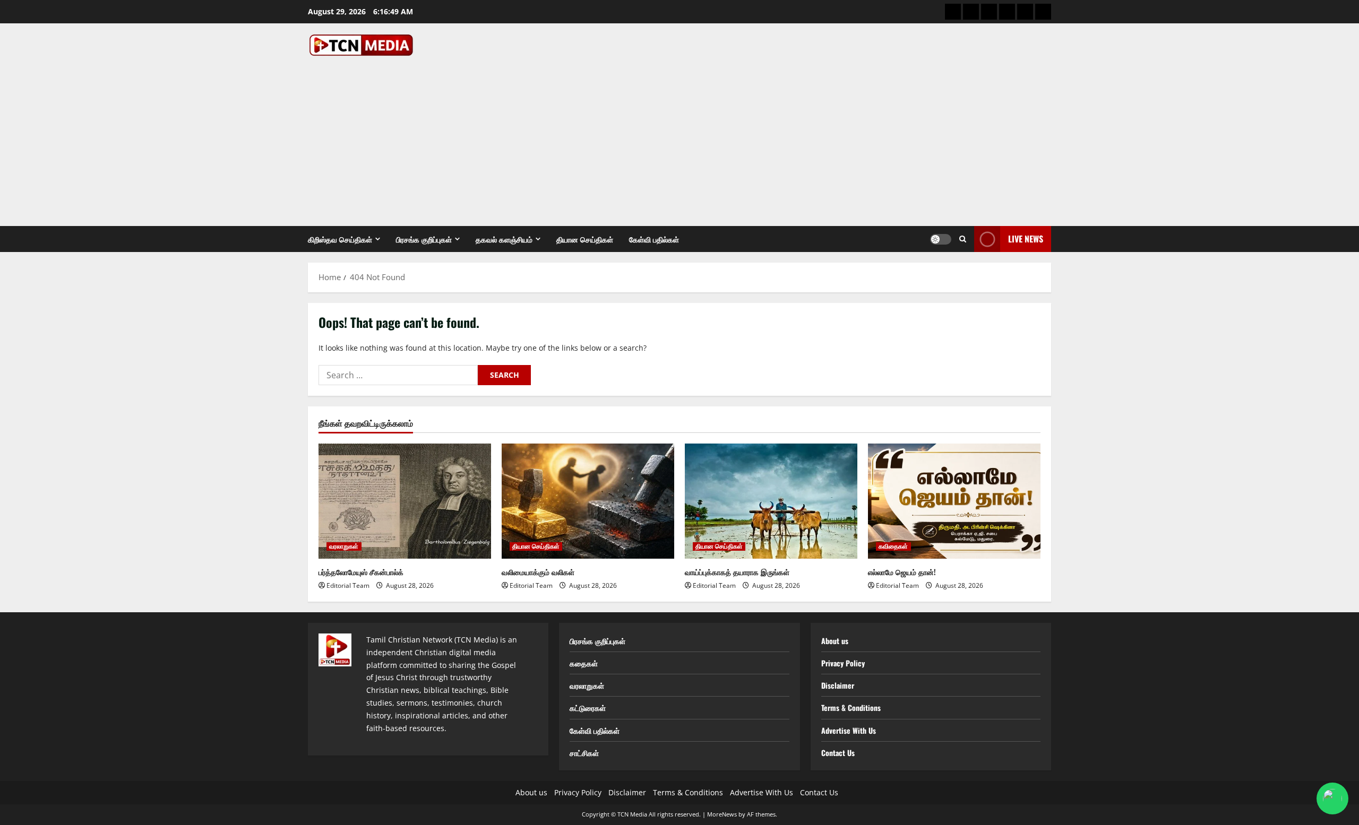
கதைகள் (584, 662)
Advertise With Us (848, 730)
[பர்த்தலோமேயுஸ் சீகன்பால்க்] (405, 501)
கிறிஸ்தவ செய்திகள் (340, 239)
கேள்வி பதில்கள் (654, 239)
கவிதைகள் (893, 546)
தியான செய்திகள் (584, 239)
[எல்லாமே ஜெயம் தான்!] (954, 501)
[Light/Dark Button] (940, 239)
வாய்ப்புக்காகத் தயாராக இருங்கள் (737, 571)
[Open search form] (962, 239)
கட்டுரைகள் (588, 707)
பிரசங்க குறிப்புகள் (424, 239)
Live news (1025, 238)
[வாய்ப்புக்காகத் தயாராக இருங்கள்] (771, 501)
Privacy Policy (843, 662)
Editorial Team (347, 585)
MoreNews (722, 814)
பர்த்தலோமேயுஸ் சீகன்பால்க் (361, 571)
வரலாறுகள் (344, 546)
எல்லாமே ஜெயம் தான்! (902, 571)
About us (834, 640)
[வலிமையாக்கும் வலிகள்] (588, 501)
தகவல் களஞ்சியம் (504, 239)
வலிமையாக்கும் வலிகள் (538, 571)
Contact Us (838, 752)
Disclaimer (837, 685)
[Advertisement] (676, 136)
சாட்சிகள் (584, 752)
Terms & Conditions (851, 707)
